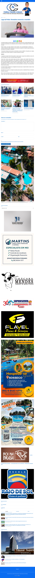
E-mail (2, 136)
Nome (2, 132)
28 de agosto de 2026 (4, 553)
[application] (17, 174)
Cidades (4, 17)
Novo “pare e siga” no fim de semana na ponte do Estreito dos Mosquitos (15, 562)
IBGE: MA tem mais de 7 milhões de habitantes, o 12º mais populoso (15, 559)
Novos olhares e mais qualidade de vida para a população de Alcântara (6, 109)
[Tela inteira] (32, 202)
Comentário (3, 121)
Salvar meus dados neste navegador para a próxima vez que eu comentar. (12, 141)
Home (2, 17)
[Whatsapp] (17, 41)
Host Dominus (26, 573)
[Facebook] (14, 41)
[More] (21, 41)
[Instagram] (19, 41)
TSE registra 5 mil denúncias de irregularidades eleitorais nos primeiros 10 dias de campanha (15, 552)
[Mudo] (31, 202)
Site (18, 136)
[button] (17, 174)
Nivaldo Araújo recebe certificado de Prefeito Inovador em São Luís (29, 95)
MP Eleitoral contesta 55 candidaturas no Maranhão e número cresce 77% (15, 555)
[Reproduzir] (2, 202)
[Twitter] (16, 41)
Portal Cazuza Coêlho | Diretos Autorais (14, 573)
